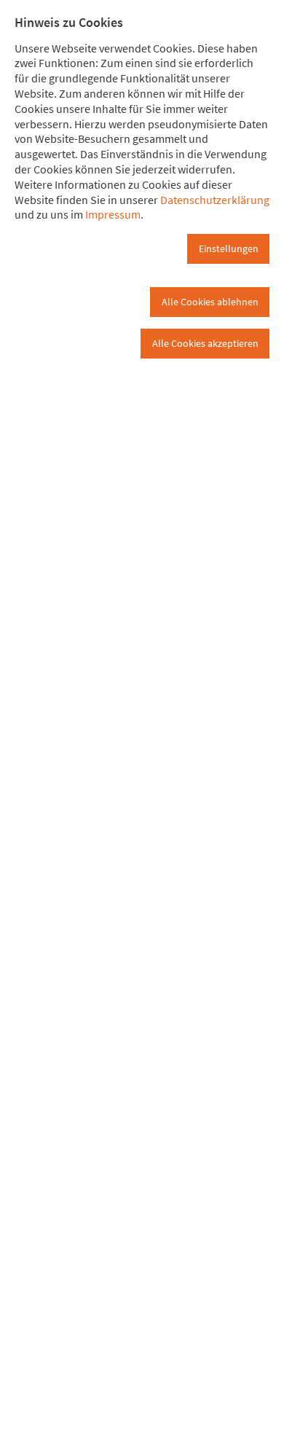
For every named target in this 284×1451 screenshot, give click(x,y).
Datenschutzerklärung (214, 199)
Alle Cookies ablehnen (210, 301)
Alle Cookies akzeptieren (205, 343)
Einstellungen (229, 248)
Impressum (113, 214)
